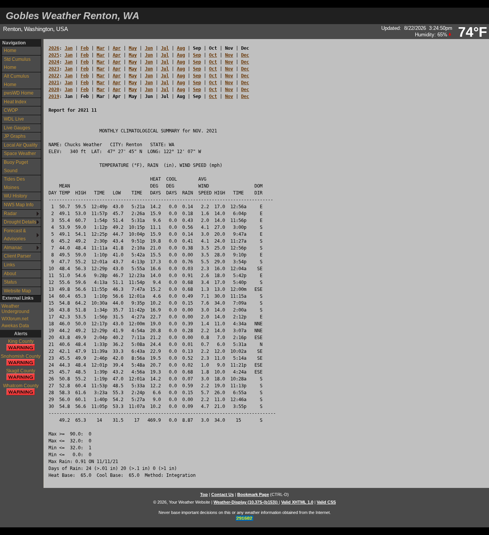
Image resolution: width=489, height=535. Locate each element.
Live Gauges (17, 127)
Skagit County (20, 371)
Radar (10, 213)
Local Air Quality (20, 145)
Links (9, 265)
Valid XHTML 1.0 (297, 502)
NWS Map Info (19, 204)
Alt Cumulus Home (16, 80)
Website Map (17, 291)
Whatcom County (21, 385)
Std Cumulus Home (17, 63)
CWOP (11, 110)
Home (10, 50)
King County (21, 341)
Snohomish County (20, 356)
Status (10, 282)
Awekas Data (15, 325)
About (10, 273)
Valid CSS (326, 502)
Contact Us (222, 494)
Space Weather (20, 153)
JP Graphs (15, 136)
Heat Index (15, 101)
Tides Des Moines (14, 183)
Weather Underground (15, 308)
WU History (15, 196)
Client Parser (17, 256)
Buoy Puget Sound (16, 166)
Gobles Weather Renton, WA (72, 15)
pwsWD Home (19, 93)
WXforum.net (15, 318)
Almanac (13, 247)
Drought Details (20, 222)
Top (204, 494)
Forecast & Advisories (15, 235)
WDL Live (14, 119)
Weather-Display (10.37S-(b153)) (246, 502)
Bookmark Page (253, 494)
